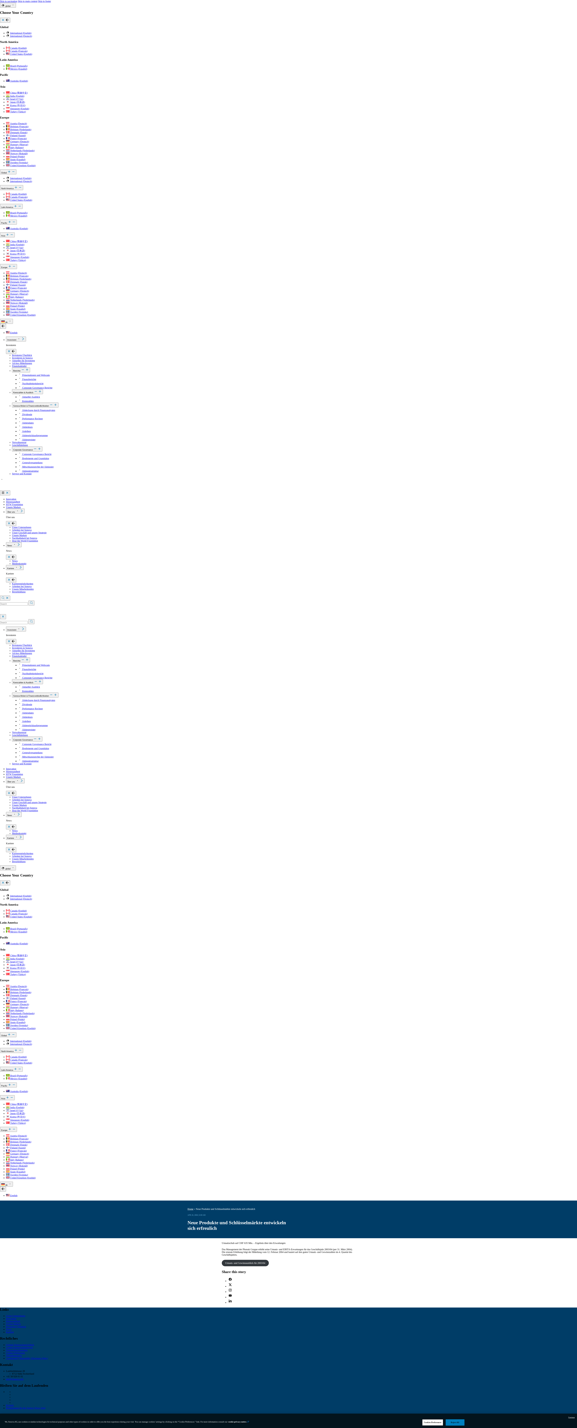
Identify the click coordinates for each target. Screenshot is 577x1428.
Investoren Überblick (22, 355)
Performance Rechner (32, 418)
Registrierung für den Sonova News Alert (25, 1408)
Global (4, 173)
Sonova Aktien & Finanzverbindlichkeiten (31, 406)
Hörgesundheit (13, 502)
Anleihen (26, 431)
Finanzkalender (19, 366)
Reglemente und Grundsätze (35, 458)
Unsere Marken (13, 507)
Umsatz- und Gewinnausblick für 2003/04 (245, 1263)
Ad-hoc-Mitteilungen (22, 363)
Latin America (7, 207)
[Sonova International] (14, 489)
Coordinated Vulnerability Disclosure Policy (27, 1358)
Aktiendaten (28, 423)
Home (190, 1209)
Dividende (27, 414)
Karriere (10, 568)
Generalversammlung (32, 462)
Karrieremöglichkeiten (22, 583)
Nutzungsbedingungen (16, 1350)
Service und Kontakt (22, 473)
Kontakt (10, 1405)
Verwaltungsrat (19, 442)
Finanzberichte (29, 379)
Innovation (11, 499)
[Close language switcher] (3, 326)
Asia (3, 236)
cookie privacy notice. (237, 1422)
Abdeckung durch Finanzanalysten (38, 410)
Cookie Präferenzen (15, 1353)
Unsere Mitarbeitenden (23, 589)
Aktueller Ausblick (31, 397)
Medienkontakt (19, 563)
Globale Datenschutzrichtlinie (20, 1345)
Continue (571, 1417)
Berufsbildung (19, 592)
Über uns (11, 512)
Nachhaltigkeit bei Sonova (24, 538)
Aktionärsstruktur (30, 471)
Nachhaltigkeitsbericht (32, 383)
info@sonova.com (14, 1379)
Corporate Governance (23, 450)
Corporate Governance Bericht (36, 454)
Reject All (455, 1422)
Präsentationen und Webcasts (36, 375)
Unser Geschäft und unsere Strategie (29, 532)
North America (7, 188)
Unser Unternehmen (21, 527)
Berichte (16, 371)
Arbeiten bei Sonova (22, 530)
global (8, 6)
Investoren (11, 340)
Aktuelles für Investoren (23, 360)
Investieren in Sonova (22, 358)
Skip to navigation (8, 1)
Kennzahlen (28, 401)
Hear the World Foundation (25, 541)
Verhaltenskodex (14, 1355)
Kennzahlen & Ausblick (23, 392)
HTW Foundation (14, 504)
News (9, 545)
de (6, 322)
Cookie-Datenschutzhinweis (19, 1347)
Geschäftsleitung (20, 445)
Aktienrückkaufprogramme (35, 435)
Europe (4, 267)
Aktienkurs (27, 427)
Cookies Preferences (432, 1422)
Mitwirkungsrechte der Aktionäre (38, 467)
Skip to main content (27, 1)
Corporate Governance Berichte (37, 387)
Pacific (4, 223)
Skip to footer (44, 1)
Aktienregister (28, 439)
